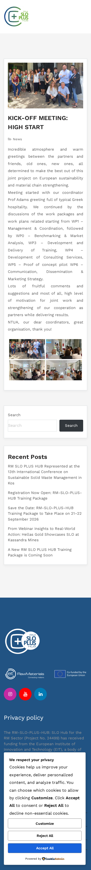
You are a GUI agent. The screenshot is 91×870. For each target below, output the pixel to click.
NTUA (13, 322)
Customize (45, 823)
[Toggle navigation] (82, 16)
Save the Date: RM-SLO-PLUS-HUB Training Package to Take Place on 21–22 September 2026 (45, 514)
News (17, 139)
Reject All (45, 836)
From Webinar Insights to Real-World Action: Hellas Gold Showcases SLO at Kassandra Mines (43, 534)
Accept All (45, 848)
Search (14, 415)
